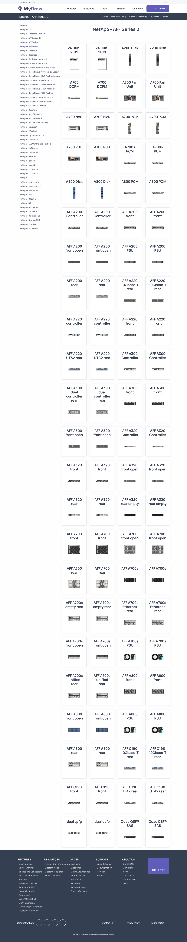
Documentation (104, 867)
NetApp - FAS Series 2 (30, 152)
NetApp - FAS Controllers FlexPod (35, 143)
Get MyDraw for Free (80, 871)
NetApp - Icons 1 (27, 160)
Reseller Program (79, 887)
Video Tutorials (104, 863)
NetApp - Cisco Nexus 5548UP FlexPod (38, 84)
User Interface (26, 863)
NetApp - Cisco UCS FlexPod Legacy (36, 101)
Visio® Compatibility (28, 898)
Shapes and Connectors (30, 871)
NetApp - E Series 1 (28, 127)
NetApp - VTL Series (29, 228)
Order (74, 859)
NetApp (165, 16)
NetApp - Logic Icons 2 (30, 186)
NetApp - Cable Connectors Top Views (37, 67)
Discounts (76, 867)
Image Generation (27, 891)
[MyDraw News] (63, 922)
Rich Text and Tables (28, 875)
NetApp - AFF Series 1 (29, 42)
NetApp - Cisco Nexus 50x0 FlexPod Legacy (40, 76)
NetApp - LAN (26, 177)
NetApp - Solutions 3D (30, 215)
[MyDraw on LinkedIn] (55, 922)
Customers (128, 875)
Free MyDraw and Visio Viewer (58, 863)
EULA (125, 883)
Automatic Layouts (28, 883)
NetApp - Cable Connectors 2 (33, 63)
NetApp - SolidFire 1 (29, 207)
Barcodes (23, 879)
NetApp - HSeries (28, 156)
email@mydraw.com (26, 2)
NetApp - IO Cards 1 (29, 169)
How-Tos (101, 871)
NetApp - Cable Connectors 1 (33, 59)
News (125, 871)
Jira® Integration (27, 902)
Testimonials (129, 879)
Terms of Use (157, 922)
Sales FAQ (76, 879)
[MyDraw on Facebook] (39, 922)
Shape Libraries (128, 16)
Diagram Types (52, 867)
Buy (105, 8)
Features (72, 8)
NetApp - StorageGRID (30, 220)
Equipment (154, 16)
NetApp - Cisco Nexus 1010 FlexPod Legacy (39, 71)
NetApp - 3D (25, 29)
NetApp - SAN (26, 203)
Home (105, 16)
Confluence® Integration (31, 906)
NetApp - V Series (28, 224)
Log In (166, 2)
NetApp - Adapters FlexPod (32, 33)
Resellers (75, 883)
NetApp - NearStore (29, 190)
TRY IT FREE (159, 8)
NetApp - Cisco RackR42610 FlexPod (36, 97)
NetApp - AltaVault (28, 50)
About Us (128, 859)
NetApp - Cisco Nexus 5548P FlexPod (37, 80)
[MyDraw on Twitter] (47, 922)
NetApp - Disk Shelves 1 (31, 114)
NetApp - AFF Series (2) (30, 38)
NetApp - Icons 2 (27, 165)
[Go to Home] (30, 8)
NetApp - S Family (28, 199)
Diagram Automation (29, 910)
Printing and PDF (27, 887)
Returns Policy (78, 875)
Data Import (24, 895)
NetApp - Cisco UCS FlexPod (33, 105)
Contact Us (128, 863)
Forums (100, 875)
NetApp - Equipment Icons (32, 135)
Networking (142, 16)
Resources (88, 8)
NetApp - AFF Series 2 (29, 46)
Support (121, 8)
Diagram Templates (54, 871)
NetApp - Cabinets (28, 55)
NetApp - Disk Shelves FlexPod (34, 122)
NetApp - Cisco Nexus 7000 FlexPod (36, 93)
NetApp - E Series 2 (28, 131)
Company (138, 8)
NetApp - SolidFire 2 (29, 211)
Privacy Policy (132, 922)
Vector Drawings (26, 867)
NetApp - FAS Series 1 (29, 148)
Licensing (75, 863)
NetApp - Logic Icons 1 (30, 182)
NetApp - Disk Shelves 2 (31, 118)
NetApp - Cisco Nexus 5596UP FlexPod (38, 88)
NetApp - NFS (26, 194)
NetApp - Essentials (29, 139)
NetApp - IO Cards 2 (29, 173)
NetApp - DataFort (28, 110)
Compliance (129, 867)
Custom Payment (79, 891)
